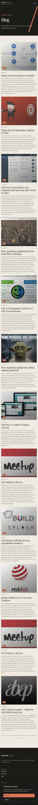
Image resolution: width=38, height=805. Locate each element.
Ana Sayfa (3, 771)
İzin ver (7, 795)
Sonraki (36, 738)
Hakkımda (4, 774)
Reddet (7, 799)
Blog (2, 776)
